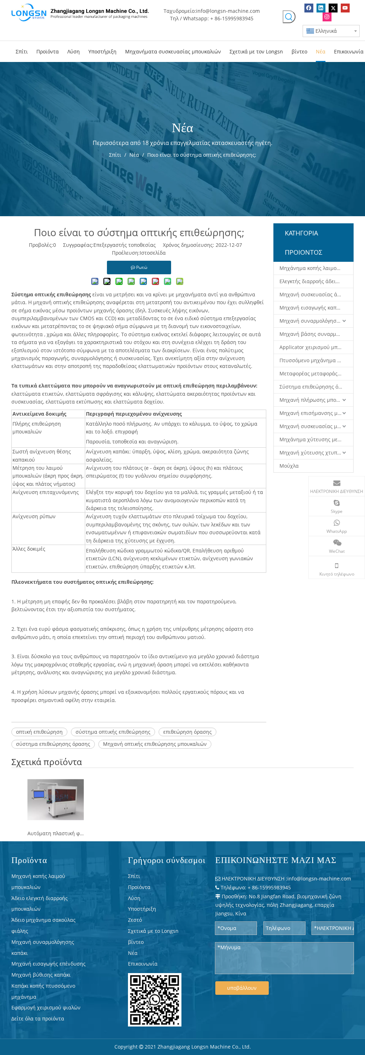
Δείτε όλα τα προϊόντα (37, 1018)
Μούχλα (289, 465)
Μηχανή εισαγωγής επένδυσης (48, 963)
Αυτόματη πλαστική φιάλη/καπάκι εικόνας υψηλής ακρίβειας (55, 833)
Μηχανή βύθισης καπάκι (41, 974)
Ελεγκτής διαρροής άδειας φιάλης (316, 281)
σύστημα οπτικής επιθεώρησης (113, 731)
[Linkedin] (321, 8)
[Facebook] (308, 8)
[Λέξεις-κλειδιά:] (289, 16)
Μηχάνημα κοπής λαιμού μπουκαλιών (316, 268)
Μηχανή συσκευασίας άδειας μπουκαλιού (316, 294)
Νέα (133, 953)
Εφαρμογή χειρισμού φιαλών (46, 1007)
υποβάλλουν (242, 987)
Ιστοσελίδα (153, 252)
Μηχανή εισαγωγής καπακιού (314, 307)
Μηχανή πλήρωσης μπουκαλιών (316, 399)
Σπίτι (134, 876)
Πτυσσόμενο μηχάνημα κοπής (315, 360)
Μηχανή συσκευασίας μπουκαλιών (316, 426)
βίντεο (136, 942)
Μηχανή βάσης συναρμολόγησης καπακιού (316, 334)
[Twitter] (333, 8)
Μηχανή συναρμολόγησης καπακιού (316, 320)
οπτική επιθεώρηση (39, 731)
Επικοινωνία (143, 963)
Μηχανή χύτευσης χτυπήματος (316, 452)
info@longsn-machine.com (228, 10)
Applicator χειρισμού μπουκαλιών (316, 347)
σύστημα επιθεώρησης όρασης (53, 743)
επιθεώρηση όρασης (187, 731)
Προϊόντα (139, 887)
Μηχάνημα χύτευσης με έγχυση (316, 439)
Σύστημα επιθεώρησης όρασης (316, 386)
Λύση (134, 898)
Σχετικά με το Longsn (153, 930)
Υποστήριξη (142, 908)
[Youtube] (345, 8)
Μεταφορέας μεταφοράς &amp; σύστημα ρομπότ (316, 373)
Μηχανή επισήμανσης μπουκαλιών (316, 413)
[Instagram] (327, 16)
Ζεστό (135, 919)
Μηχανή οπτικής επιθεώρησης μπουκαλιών (155, 743)
